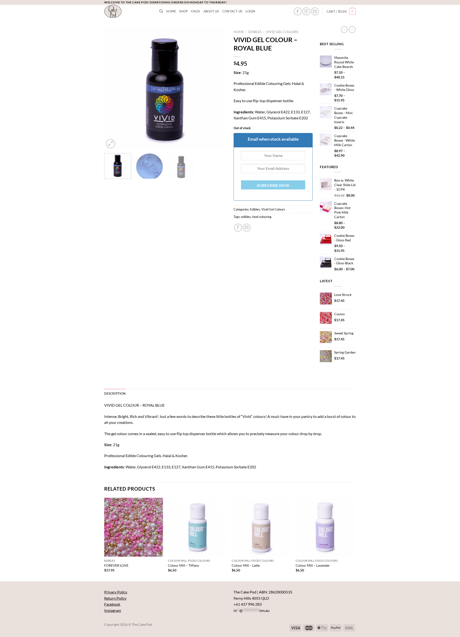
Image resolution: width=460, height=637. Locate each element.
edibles (246, 217)
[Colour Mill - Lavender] (325, 527)
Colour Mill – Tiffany (183, 565)
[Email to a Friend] (247, 228)
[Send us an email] (315, 11)
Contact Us (232, 11)
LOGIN (250, 11)
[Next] (218, 88)
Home (171, 11)
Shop (183, 11)
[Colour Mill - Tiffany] (197, 527)
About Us (211, 11)
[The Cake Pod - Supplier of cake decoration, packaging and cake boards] (128, 11)
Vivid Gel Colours (282, 32)
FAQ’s (195, 11)
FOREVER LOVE (116, 565)
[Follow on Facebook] (298, 11)
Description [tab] (115, 393)
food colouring (261, 217)
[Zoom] (110, 143)
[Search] (161, 11)
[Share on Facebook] (238, 228)
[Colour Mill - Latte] (261, 527)
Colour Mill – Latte (246, 565)
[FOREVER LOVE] (133, 527)
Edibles (254, 32)
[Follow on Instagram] (306, 11)
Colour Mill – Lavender (313, 565)
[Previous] (112, 88)
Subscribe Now (273, 185)
